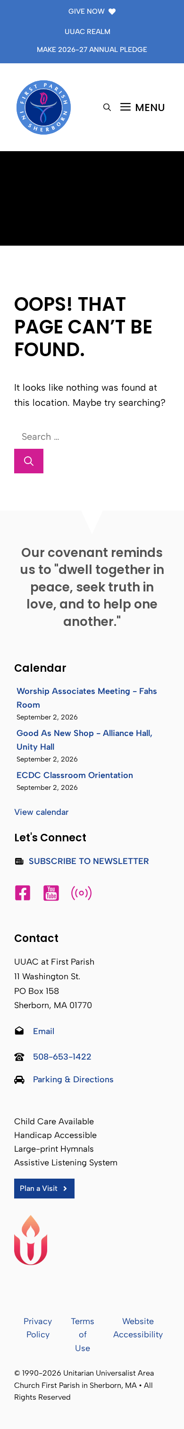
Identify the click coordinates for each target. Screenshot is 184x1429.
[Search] (28, 461)
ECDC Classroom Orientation (75, 775)
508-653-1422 (62, 1057)
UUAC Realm (87, 31)
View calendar (41, 812)
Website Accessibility (138, 1328)
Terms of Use (82, 1335)
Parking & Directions (73, 1079)
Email (43, 1031)
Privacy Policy (38, 1328)
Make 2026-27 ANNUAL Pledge (92, 49)
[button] (107, 107)
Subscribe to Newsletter (89, 861)
